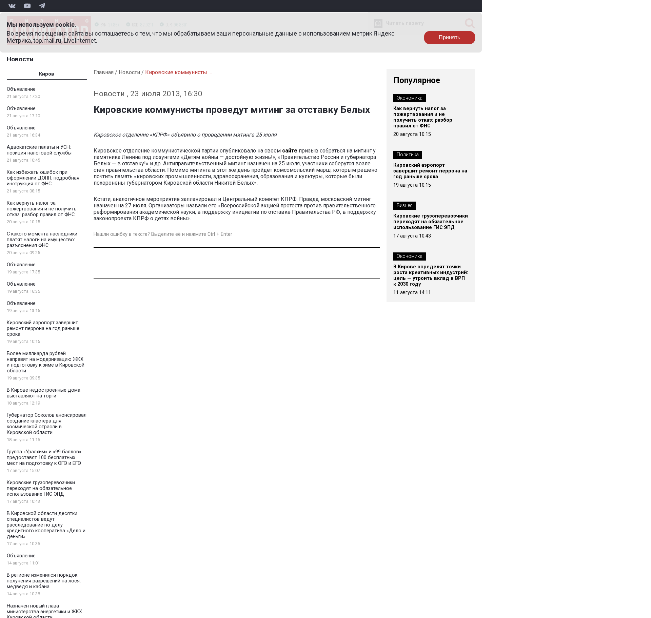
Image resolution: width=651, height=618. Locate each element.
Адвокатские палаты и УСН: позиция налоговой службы (39, 150)
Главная (104, 72)
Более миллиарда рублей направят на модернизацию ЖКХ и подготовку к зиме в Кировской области (45, 362)
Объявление (21, 89)
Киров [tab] (46, 74)
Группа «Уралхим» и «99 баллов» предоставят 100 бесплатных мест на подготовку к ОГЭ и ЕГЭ (44, 457)
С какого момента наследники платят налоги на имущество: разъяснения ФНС (42, 239)
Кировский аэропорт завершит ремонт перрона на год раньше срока (43, 328)
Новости (20, 59)
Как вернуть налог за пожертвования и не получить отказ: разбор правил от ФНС (42, 209)
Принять (449, 37)
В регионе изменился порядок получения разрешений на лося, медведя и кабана (44, 581)
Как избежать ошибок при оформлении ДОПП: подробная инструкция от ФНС (43, 178)
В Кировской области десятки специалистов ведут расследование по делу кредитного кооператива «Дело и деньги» (46, 525)
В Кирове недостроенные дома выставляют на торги (43, 393)
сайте (289, 150)
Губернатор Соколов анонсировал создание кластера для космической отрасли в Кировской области (46, 423)
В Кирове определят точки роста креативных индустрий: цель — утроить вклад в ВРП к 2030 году (430, 275)
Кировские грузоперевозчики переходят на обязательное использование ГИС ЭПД (41, 488)
